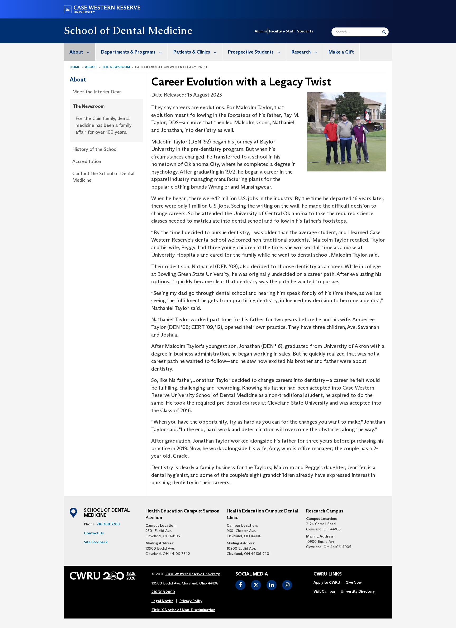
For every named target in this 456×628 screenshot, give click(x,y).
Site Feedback (96, 542)
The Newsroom (116, 67)
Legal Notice (162, 600)
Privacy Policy (190, 600)
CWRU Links (328, 574)
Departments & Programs (128, 52)
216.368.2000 (163, 591)
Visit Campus (324, 591)
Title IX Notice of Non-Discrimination (183, 609)
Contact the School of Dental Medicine (103, 177)
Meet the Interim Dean (97, 92)
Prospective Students (251, 52)
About (76, 52)
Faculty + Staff (282, 31)
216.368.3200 (108, 524)
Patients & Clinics (191, 52)
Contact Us (94, 533)
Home (75, 67)
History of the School (94, 149)
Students (305, 31)
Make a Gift (341, 52)
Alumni (261, 31)
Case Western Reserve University (192, 574)
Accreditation (86, 161)
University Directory (358, 591)
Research (301, 52)
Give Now (353, 582)
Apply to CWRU (327, 582)
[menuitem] (80, 52)
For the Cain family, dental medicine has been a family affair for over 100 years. (103, 125)
